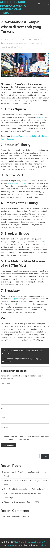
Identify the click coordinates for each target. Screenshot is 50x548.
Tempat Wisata (8, 43)
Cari (2, 452)
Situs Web (5, 427)
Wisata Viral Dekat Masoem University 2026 (21, 502)
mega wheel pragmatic (17, 183)
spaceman (39, 117)
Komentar (5, 384)
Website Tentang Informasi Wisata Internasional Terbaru (31, 542)
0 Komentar (35, 39)
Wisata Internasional (20, 43)
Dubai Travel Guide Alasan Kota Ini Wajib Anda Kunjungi (26, 489)
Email (3, 418)
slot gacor (14, 299)
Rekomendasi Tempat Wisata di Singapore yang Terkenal (21, 360)
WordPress (42, 545)
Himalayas (11, 545)
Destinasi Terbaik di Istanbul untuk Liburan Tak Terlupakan (22, 352)
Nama (4, 408)
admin (23, 39)
